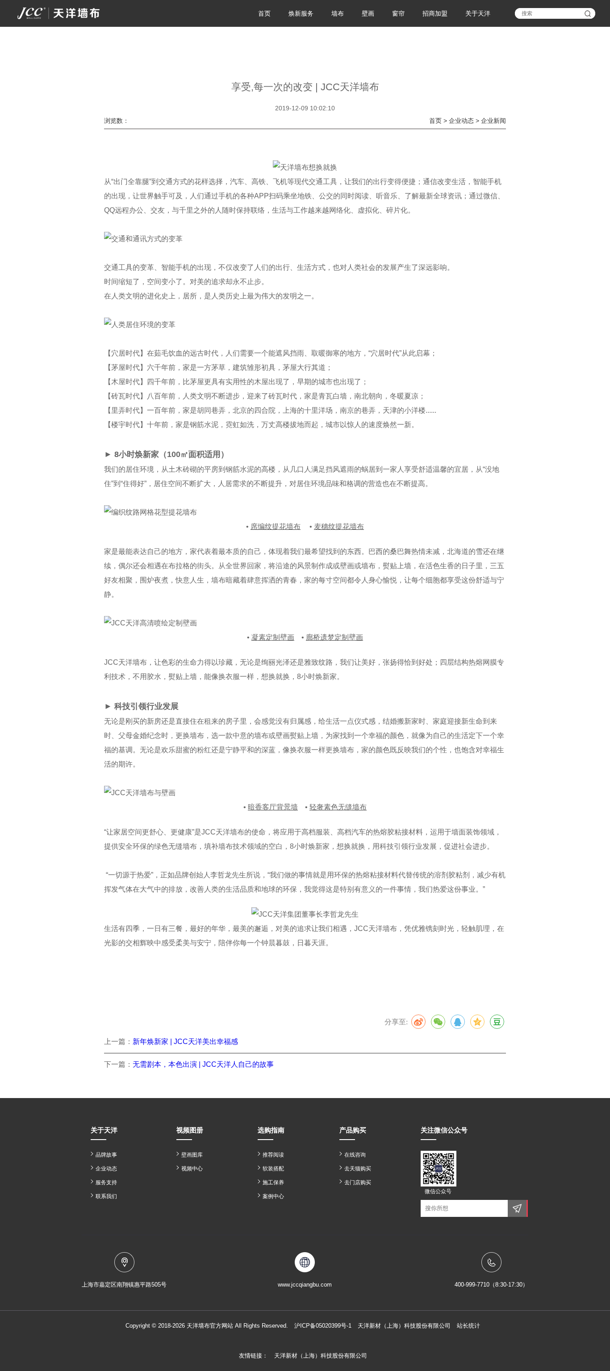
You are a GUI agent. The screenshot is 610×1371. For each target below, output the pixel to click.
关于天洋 (477, 13)
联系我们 (106, 1196)
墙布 (337, 13)
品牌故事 (106, 1155)
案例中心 (273, 1196)
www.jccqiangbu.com (305, 1284)
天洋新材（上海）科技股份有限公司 (320, 1355)
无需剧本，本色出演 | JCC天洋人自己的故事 (203, 1064)
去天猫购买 (357, 1169)
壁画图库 (192, 1155)
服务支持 (106, 1182)
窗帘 (398, 13)
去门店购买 (357, 1182)
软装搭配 (273, 1169)
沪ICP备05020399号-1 (322, 1325)
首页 (264, 13)
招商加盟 (434, 13)
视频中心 (192, 1169)
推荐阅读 (273, 1155)
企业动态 (461, 120)
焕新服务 (300, 13)
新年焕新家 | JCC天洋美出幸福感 (185, 1041)
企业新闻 (493, 120)
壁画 (368, 13)
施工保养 (273, 1182)
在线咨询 (355, 1155)
